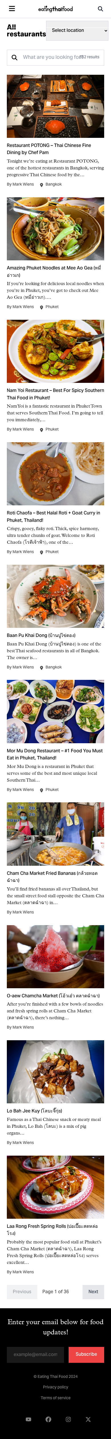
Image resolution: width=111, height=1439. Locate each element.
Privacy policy (55, 1387)
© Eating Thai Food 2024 (56, 1377)
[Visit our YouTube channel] (28, 1419)
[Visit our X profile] (88, 1419)
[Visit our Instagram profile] (68, 1419)
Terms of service (56, 1398)
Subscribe (86, 1354)
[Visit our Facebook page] (48, 1419)
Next (93, 1292)
